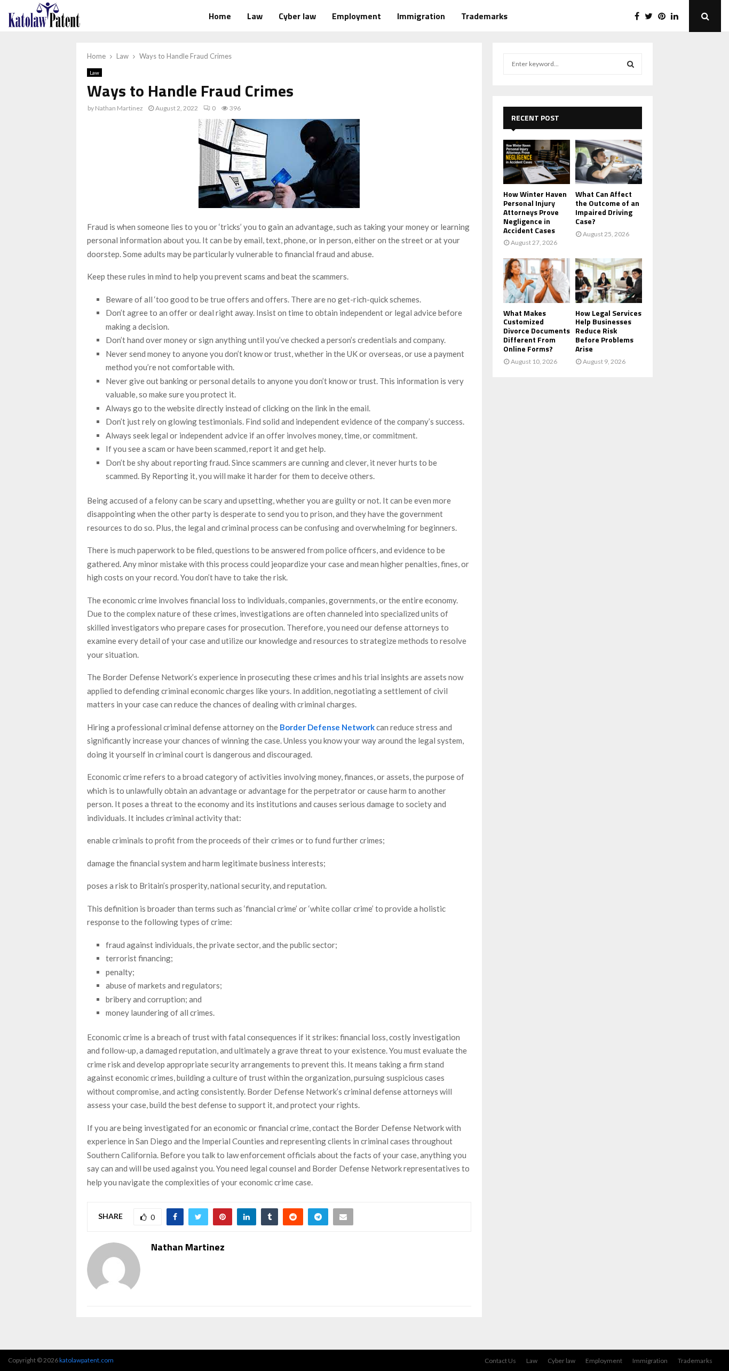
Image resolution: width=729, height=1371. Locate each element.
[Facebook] (640, 16)
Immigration (421, 16)
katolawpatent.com (86, 1360)
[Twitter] (651, 16)
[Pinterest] (664, 16)
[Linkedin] (677, 16)
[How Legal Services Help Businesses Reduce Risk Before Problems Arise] (608, 280)
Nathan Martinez (119, 108)
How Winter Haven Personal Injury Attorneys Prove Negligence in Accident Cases (535, 211)
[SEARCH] (630, 64)
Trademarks (484, 16)
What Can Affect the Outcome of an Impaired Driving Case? (607, 207)
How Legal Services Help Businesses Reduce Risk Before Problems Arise (608, 330)
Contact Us (500, 1361)
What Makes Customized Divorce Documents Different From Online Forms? (536, 330)
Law (255, 16)
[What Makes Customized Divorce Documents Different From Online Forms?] (536, 280)
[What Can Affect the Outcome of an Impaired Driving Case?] (608, 162)
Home (220, 16)
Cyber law (297, 16)
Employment (356, 16)
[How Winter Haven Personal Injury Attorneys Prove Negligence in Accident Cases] (536, 162)
